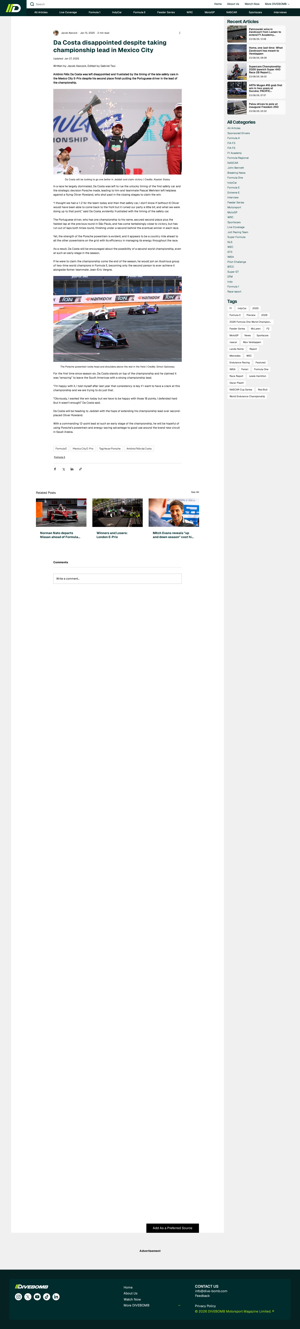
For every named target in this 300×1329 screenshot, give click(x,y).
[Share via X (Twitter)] (63, 469)
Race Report (236, 376)
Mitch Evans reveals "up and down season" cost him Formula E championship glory (173, 535)
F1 (231, 308)
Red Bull (263, 389)
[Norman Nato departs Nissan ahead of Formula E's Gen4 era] (61, 512)
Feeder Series (237, 328)
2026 (264, 315)
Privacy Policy (205, 1306)
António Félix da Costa (139, 448)
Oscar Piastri (237, 382)
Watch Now (132, 1299)
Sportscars (262, 335)
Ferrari (244, 369)
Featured (260, 362)
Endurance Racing (240, 362)
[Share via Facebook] (55, 469)
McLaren (256, 328)
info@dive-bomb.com (211, 1291)
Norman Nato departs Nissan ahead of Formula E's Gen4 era (59, 535)
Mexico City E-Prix (83, 448)
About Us (131, 1293)
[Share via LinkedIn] (72, 469)
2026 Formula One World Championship (252, 321)
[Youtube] (37, 1296)
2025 (255, 308)
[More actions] (180, 33)
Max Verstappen (252, 342)
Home (128, 1287)
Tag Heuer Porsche (110, 448)
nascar (233, 342)
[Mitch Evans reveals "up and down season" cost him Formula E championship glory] (174, 512)
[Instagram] (18, 1296)
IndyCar (242, 308)
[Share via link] (80, 469)
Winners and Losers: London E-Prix (112, 535)
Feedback (202, 1296)
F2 (267, 328)
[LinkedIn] (56, 1296)
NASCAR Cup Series (241, 389)
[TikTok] (46, 1296)
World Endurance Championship (247, 396)
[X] (27, 1296)
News (247, 335)
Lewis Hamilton (257, 376)
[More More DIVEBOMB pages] (288, 4)
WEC (249, 355)
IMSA (232, 369)
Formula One (261, 369)
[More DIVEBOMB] (179, 1305)
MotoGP (234, 335)
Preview (251, 315)
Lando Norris (237, 348)
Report (253, 348)
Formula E (61, 448)
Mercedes (235, 355)
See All (195, 492)
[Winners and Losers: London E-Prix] (117, 512)
